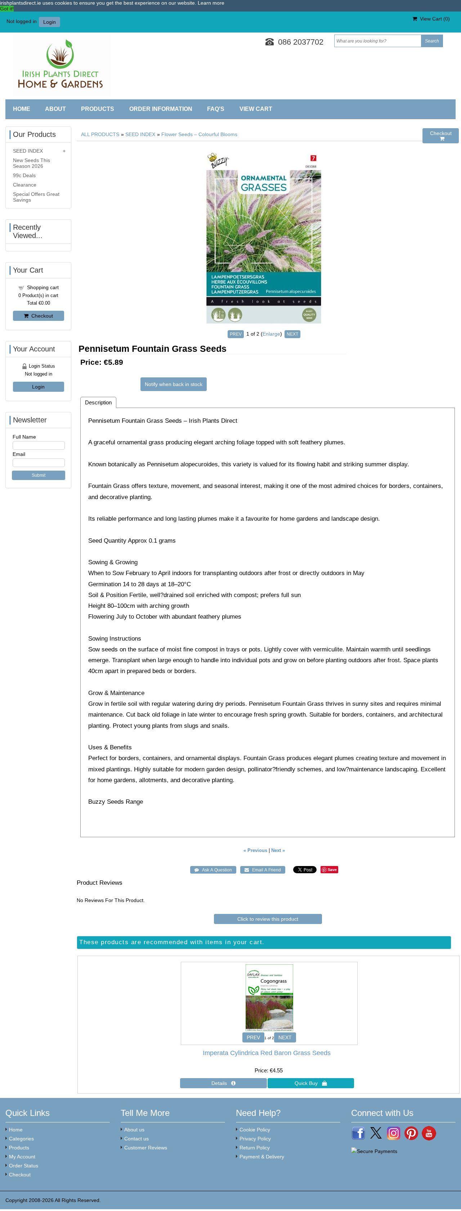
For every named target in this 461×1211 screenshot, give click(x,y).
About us (134, 1129)
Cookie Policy (255, 1129)
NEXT (292, 334)
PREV (236, 334)
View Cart (256, 109)
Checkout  (441, 136)
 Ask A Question (213, 870)
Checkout (40, 315)
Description (98, 402)
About (55, 109)
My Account (22, 1157)
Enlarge (271, 334)
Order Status (23, 1166)
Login (49, 21)
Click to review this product (267, 918)
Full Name (24, 437)
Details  (223, 1083)
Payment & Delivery (262, 1157)
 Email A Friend (263, 870)
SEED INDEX (140, 134)
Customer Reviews (145, 1148)
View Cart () (433, 19)
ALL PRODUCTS (100, 134)
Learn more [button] (211, 3)
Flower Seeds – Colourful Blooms (199, 134)
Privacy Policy (255, 1139)
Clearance (24, 185)
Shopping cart (43, 287)
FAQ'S (215, 109)
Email (19, 454)
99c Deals (24, 175)
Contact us (136, 1139)
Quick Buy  (311, 1083)
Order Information (160, 109)
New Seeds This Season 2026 (31, 163)
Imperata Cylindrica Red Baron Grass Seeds (267, 1053)
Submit (38, 475)
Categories (21, 1139)
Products (97, 109)
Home (21, 109)
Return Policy (255, 1148)
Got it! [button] (7, 9)
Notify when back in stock (173, 384)
